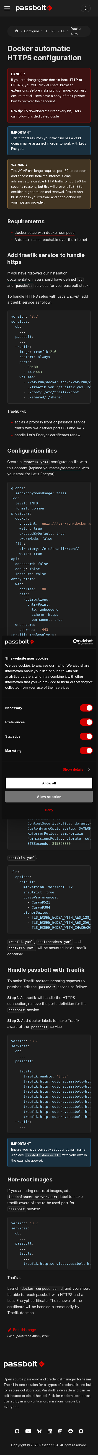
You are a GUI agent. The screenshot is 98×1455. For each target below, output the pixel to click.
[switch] (86, 722)
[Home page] (17, 31)
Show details (73, 769)
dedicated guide (46, 116)
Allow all (49, 783)
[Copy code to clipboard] (85, 316)
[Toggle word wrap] (76, 316)
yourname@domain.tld (62, 468)
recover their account (38, 101)
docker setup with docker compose (45, 232)
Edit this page (24, 1329)
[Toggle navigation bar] (7, 8)
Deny (49, 810)
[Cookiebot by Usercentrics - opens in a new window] (73, 642)
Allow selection (49, 796)
